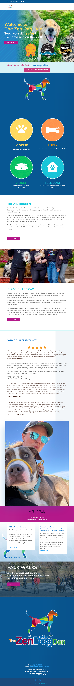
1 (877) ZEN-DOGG (39, 665)
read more (13, 547)
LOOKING (21, 145)
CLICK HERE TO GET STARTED (37, 70)
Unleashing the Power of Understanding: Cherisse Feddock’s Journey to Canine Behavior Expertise (52, 529)
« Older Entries (13, 557)
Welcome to (15, 24)
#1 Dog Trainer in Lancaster (17, 527)
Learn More (13, 238)
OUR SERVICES (11, 42)
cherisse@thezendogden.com (39, 667)
